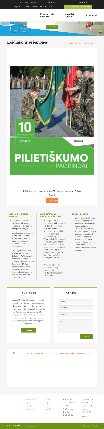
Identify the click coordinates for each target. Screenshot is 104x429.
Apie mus (26, 7)
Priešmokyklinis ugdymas (48, 15)
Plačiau (52, 27)
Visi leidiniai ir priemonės (82, 43)
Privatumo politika (46, 7)
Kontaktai (34, 7)
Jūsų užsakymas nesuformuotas (79, 7)
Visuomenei (91, 15)
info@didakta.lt (52, 2)
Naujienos (16, 7)
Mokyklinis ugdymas (70, 15)
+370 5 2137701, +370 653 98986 (30, 2)
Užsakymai (48, 406)
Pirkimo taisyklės (82, 2)
